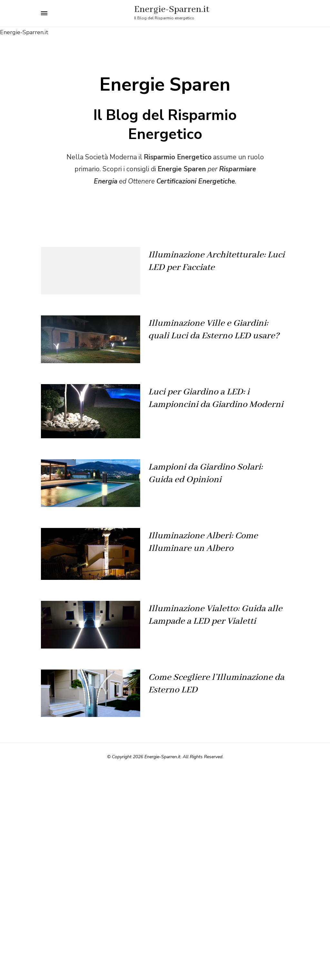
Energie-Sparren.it (171, 9)
